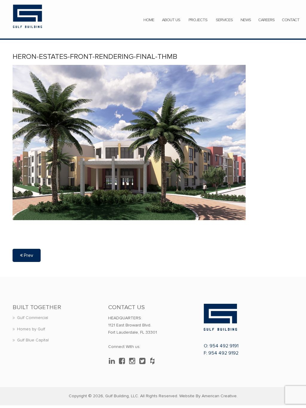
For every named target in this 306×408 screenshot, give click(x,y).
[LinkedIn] (113, 361)
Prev (28, 255)
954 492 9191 (223, 346)
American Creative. (220, 395)
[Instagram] (133, 361)
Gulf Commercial (32, 317)
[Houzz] (154, 361)
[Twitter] (144, 361)
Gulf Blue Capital (33, 340)
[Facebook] (123, 361)
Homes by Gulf (31, 329)
